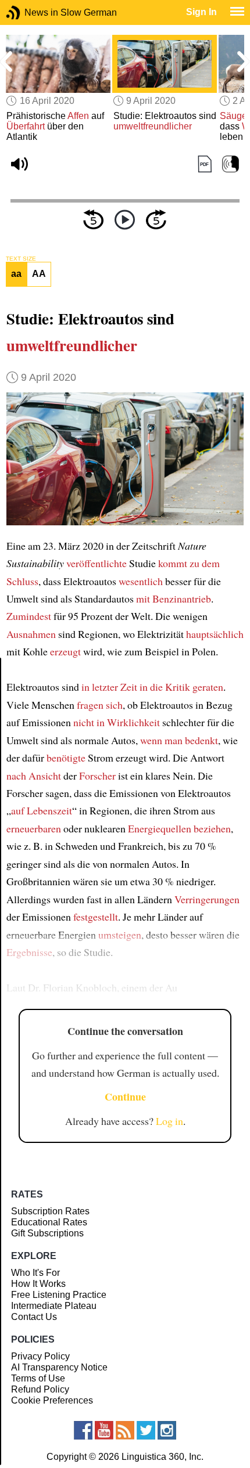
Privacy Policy (40, 1356)
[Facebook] (83, 1430)
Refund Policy (40, 1389)
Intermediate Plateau (54, 1306)
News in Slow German (30, 12)
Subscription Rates (50, 1211)
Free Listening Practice (58, 1295)
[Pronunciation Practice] (231, 164)
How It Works (38, 1284)
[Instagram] (167, 1430)
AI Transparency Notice (59, 1367)
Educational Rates (49, 1222)
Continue (125, 1096)
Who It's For (35, 1273)
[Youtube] (104, 1430)
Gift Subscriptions (47, 1233)
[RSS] (125, 1430)
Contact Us (34, 1317)
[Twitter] (146, 1430)
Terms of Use (38, 1378)
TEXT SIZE (21, 259)
